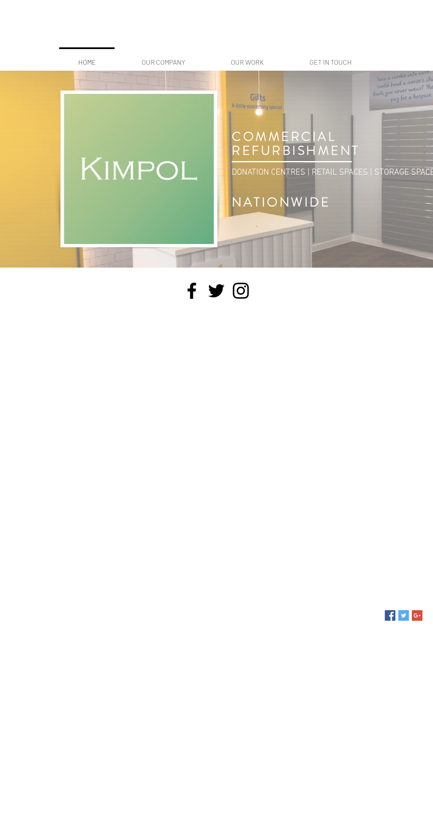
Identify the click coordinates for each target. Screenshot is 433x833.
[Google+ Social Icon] (417, 615)
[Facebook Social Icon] (390, 615)
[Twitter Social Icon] (403, 615)
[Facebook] (192, 290)
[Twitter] (216, 290)
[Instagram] (241, 290)
